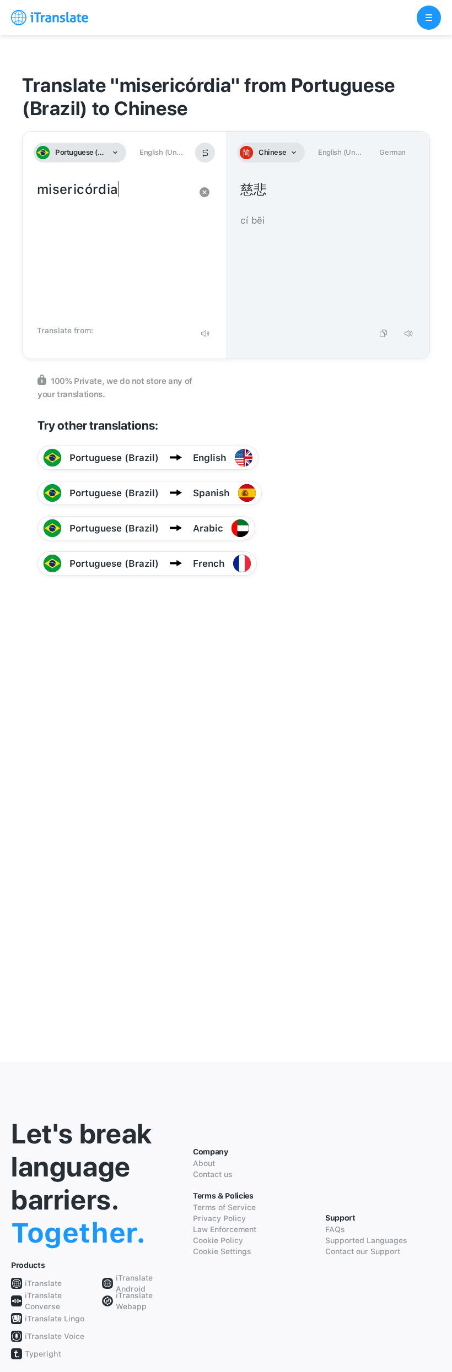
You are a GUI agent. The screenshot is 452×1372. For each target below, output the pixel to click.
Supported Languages (366, 1240)
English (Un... (160, 152)
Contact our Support (362, 1251)
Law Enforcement (224, 1229)
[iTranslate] (49, 17)
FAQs (335, 1229)
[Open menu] (429, 18)
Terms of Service (224, 1207)
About (204, 1163)
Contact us (213, 1174)
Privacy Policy (219, 1218)
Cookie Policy (218, 1240)
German (392, 152)
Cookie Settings (222, 1251)
